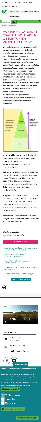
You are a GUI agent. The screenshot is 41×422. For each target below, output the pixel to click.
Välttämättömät (12, 395)
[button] (4, 287)
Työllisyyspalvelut (14, 11)
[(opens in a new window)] (6, 360)
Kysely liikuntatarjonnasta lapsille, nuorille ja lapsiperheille (20, 268)
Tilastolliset (10, 399)
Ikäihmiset (32, 2)
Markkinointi (10, 403)
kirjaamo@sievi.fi (22, 351)
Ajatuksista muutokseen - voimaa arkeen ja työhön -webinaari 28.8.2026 (20, 249)
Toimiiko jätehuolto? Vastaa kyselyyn (18, 274)
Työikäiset (25, 2)
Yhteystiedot (5, 7)
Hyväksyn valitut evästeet (13, 409)
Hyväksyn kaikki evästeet (27, 418)
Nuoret (20, 2)
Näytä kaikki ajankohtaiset (21, 279)
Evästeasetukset (20, 364)
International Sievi (7, 2)
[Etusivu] (5, 12)
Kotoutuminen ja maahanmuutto (30, 11)
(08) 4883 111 (19, 345)
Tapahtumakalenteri (14, 17)
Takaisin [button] (4, 287)
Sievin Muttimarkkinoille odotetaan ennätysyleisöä (17, 262)
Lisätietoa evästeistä (10, 389)
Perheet (15, 2)
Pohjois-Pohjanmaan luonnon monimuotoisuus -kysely (15, 255)
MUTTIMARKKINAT (14, 7)
